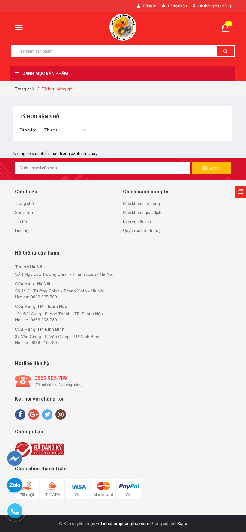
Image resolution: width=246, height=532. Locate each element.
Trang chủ (24, 203)
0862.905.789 (44, 297)
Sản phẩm (24, 212)
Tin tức (21, 221)
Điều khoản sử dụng (141, 203)
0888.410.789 (44, 342)
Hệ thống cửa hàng (214, 6)
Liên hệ (21, 230)
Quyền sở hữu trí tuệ (142, 230)
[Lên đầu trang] (230, 496)
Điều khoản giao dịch (142, 212)
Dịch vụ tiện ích (137, 221)
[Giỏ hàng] (228, 27)
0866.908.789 (44, 319)
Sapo (182, 523)
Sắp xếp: (28, 130)
